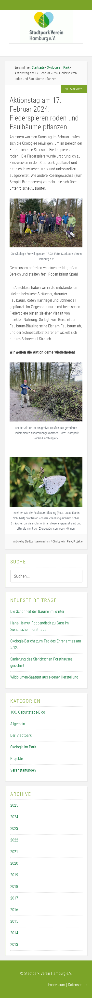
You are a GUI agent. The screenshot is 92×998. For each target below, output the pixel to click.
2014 (14, 933)
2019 (14, 875)
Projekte (77, 541)
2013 (14, 944)
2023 (14, 828)
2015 (14, 921)
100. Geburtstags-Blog (27, 712)
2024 (14, 817)
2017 (14, 898)
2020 (14, 863)
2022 (14, 840)
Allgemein (17, 723)
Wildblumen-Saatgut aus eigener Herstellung (44, 677)
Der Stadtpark (21, 735)
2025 (14, 805)
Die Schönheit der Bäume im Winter (37, 611)
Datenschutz (77, 984)
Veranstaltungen (23, 770)
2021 (14, 851)
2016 (14, 909)
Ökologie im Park (62, 541)
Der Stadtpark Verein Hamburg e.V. (46, 26)
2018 (14, 886)
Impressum (56, 984)
